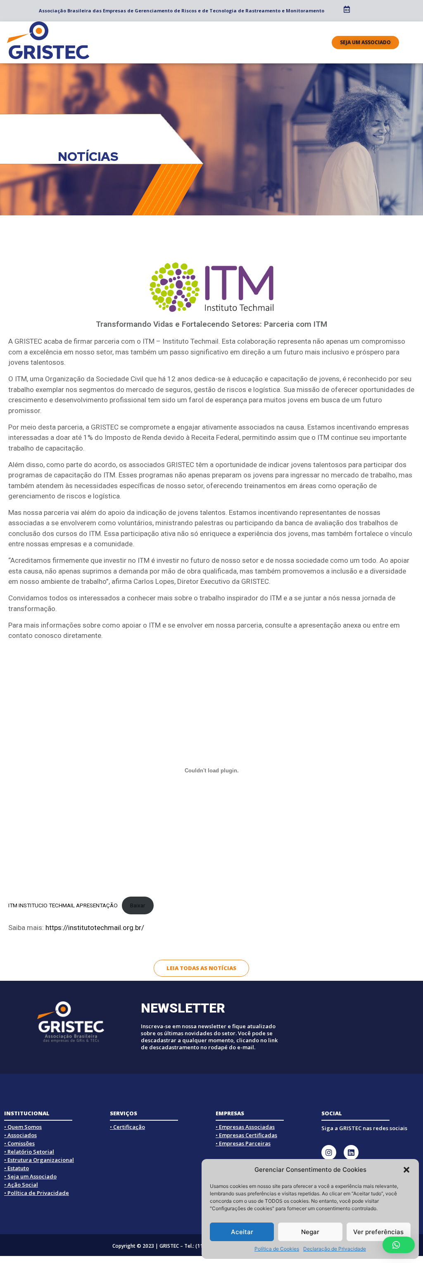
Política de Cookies (276, 1249)
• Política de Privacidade (36, 1193)
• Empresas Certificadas (246, 1135)
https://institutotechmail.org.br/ (94, 927)
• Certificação (127, 1127)
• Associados (20, 1135)
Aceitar (242, 1232)
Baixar (137, 905)
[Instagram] (328, 1152)
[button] (406, 1170)
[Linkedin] (351, 1152)
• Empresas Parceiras (243, 1143)
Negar (310, 1232)
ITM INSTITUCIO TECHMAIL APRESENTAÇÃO (63, 905)
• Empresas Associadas (245, 1127)
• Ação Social (21, 1184)
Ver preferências (378, 1232)
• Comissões (19, 1143)
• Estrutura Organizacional (39, 1160)
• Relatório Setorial (29, 1151)
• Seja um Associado (30, 1176)
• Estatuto (16, 1168)
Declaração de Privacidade (334, 1249)
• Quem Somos (23, 1127)
